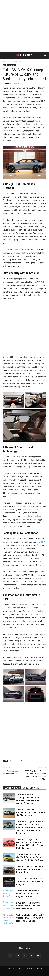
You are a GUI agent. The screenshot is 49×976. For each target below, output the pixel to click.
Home (5, 61)
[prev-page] (4, 927)
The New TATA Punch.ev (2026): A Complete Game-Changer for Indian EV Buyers (30, 857)
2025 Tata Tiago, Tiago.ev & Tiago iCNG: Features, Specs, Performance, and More (35, 775)
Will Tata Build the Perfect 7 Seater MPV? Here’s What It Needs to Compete (30, 918)
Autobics (8, 83)
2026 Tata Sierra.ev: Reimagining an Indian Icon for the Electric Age (30, 812)
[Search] (45, 55)
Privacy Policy (29, 968)
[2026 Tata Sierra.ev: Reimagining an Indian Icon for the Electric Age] (9, 813)
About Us (20, 968)
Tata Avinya (22, 761)
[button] (4, 55)
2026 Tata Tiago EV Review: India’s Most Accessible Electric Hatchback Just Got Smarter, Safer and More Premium (30, 827)
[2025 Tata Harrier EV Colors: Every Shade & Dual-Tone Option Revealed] (9, 906)
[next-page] (8, 927)
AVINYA (41, 542)
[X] (31, 955)
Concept (12, 761)
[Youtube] (38, 955)
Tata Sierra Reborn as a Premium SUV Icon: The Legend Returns (27, 893)
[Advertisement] (24, 26)
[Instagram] (17, 955)
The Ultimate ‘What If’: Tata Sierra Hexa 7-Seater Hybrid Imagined (30, 881)
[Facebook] (10, 955)
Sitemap (39, 968)
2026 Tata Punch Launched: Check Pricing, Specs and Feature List (29, 869)
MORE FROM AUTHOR (31, 788)
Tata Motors (18, 61)
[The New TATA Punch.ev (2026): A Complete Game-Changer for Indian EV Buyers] (9, 857)
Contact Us (11, 968)
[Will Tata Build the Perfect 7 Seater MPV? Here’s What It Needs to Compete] (9, 919)
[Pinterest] (24, 955)
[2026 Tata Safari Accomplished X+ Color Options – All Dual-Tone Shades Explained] (9, 798)
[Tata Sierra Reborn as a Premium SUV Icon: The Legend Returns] (9, 894)
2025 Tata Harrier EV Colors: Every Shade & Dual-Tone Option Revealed (30, 906)
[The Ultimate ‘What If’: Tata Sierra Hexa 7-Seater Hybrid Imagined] (9, 882)
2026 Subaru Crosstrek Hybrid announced (12, 772)
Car (10, 61)
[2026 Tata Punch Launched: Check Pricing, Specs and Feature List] (9, 870)
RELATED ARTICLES (12, 788)
